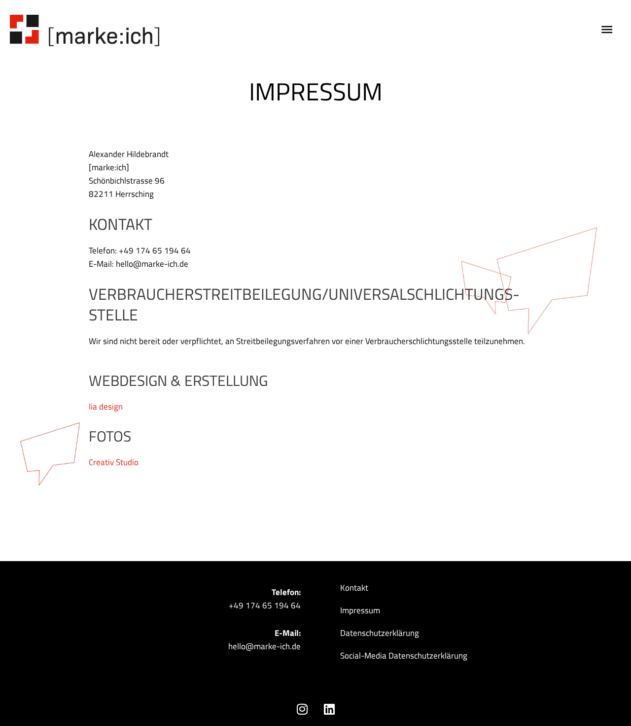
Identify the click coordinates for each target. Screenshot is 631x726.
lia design (106, 406)
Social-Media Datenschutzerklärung (403, 655)
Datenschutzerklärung (379, 633)
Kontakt (354, 587)
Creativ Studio (114, 462)
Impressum (360, 610)
